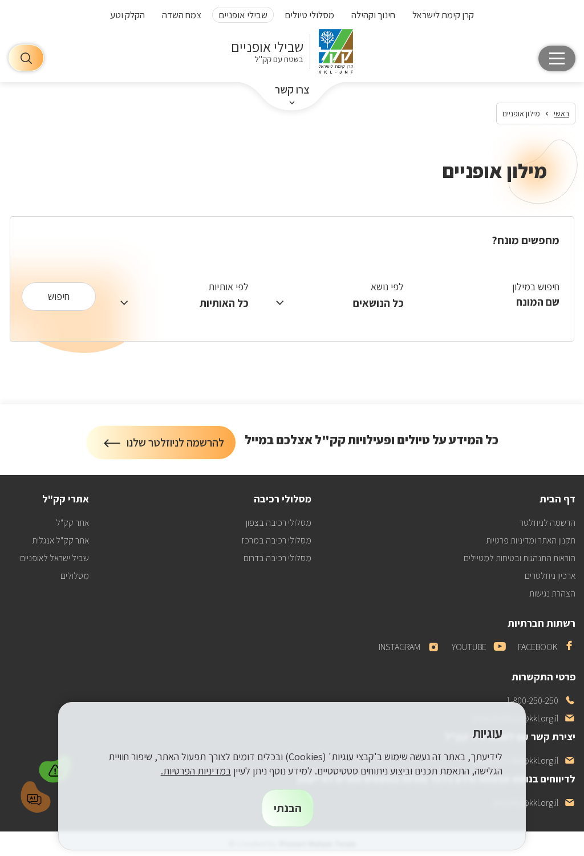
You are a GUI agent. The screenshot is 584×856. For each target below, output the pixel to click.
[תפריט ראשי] (556, 58)
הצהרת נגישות (552, 593)
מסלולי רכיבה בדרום (277, 558)
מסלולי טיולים (309, 15)
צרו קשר (292, 89)
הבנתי (288, 808)
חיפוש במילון (535, 286)
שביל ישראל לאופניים (54, 558)
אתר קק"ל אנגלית (60, 540)
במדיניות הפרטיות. (196, 770)
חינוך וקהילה (373, 15)
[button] (56, 768)
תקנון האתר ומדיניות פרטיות (530, 540)
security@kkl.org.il (534, 803)
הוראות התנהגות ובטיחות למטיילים (519, 558)
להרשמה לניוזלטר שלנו (176, 447)
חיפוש (59, 296)
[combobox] (490, 301)
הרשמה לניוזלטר (547, 523)
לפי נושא (387, 286)
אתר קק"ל (72, 523)
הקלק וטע (127, 15)
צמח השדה (181, 15)
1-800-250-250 (540, 701)
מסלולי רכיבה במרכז (276, 540)
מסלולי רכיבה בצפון (278, 523)
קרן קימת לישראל (443, 15)
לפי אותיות (228, 286)
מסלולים (74, 576)
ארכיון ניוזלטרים (550, 576)
